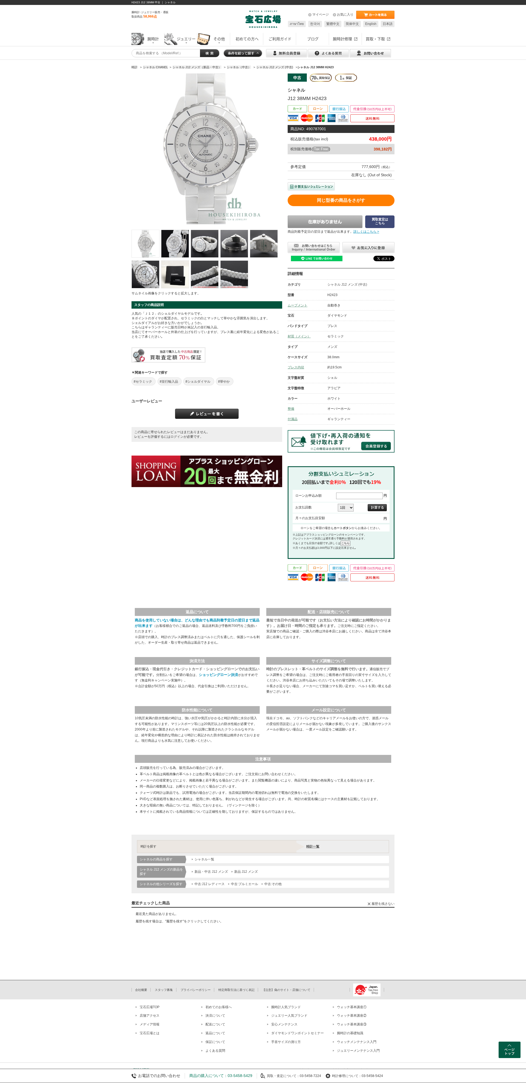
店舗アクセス (149, 1015)
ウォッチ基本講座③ (352, 1024)
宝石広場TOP (149, 1007)
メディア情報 (149, 1024)
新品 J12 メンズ (246, 872)
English (370, 24)
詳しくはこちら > (366, 232)
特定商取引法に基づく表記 (236, 989)
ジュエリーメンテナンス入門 (358, 1051)
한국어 (315, 24)
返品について (215, 1033)
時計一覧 (312, 846)
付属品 (293, 419)
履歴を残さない (383, 904)
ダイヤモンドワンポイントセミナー (297, 1033)
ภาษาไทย (297, 24)
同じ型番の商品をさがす (341, 200)
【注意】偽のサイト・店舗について (286, 989)
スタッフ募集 (164, 989)
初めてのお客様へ (218, 1007)
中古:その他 (273, 884)
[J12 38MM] (145, 243)
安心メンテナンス (284, 1024)
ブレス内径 (296, 367)
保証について (215, 1042)
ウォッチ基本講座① (352, 1007)
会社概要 (141, 989)
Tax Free (321, 149)
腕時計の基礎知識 (350, 1033)
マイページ (320, 14)
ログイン (177, 437)
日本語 (388, 24)
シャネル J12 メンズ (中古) (347, 284)
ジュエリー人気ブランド (289, 1015)
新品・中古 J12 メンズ (211, 872)
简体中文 (352, 24)
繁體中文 (332, 24)
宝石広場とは (149, 1033)
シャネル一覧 (204, 859)
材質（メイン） (299, 336)
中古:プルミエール (244, 884)
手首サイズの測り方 (286, 1042)
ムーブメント (297, 305)
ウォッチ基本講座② (352, 1015)
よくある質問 (215, 1051)
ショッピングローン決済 (218, 675)
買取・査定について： (283, 1076)
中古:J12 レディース (210, 884)
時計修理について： (347, 1076)
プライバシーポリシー (196, 989)
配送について (215, 1024)
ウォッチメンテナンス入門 (356, 1042)
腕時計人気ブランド (286, 1007)
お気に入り (345, 14)
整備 (291, 409)
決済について (215, 1015)
